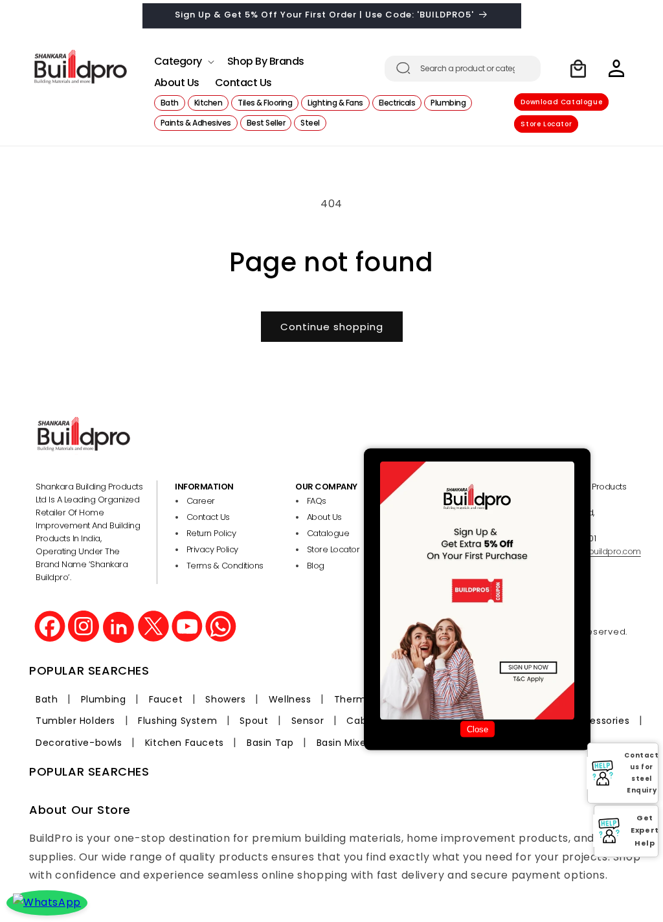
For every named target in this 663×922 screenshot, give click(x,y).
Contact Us (208, 517)
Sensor (307, 720)
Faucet (166, 699)
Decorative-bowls (79, 742)
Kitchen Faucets (184, 742)
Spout (254, 720)
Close (477, 729)
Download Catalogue (561, 102)
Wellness (290, 699)
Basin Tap (270, 742)
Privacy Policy (212, 549)
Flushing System (177, 720)
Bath (47, 699)
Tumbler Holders (75, 720)
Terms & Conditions (225, 565)
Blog (315, 565)
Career (200, 501)
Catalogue (328, 533)
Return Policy (211, 533)
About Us (324, 517)
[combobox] (463, 69)
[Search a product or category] (403, 68)
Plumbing (103, 699)
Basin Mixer (343, 742)
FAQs (316, 501)
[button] (182, 58)
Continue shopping (331, 326)
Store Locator (546, 124)
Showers (225, 699)
